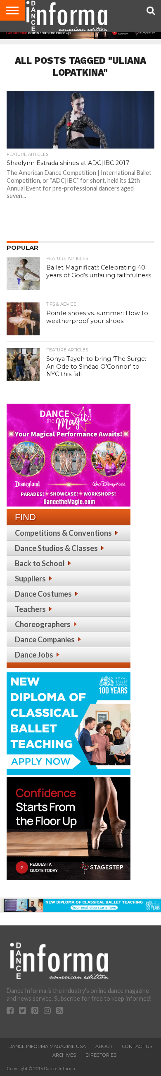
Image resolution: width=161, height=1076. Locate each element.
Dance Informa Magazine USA (47, 1046)
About (104, 1046)
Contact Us (137, 1046)
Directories (100, 1055)
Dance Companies (45, 639)
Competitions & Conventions (63, 532)
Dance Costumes (43, 593)
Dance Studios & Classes (56, 548)
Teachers (30, 609)
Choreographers (43, 624)
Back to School (40, 563)
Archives (64, 1055)
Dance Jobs (34, 654)
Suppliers (30, 578)
